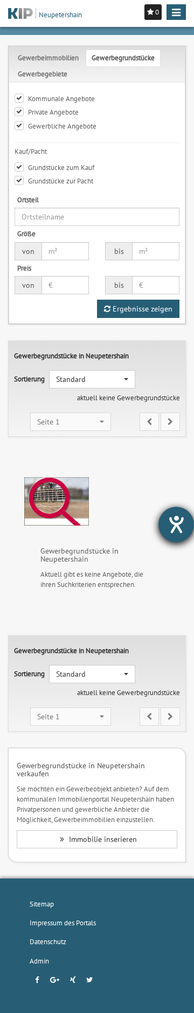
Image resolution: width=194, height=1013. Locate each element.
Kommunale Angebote (61, 98)
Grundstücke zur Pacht (60, 181)
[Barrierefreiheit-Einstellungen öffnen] (176, 524)
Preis (24, 268)
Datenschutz (48, 941)
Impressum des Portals (63, 922)
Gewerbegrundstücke (123, 57)
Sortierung (29, 379)
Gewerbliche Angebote (62, 126)
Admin (39, 961)
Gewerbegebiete (42, 74)
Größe (26, 233)
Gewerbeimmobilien (48, 57)
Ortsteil (28, 199)
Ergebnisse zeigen (141, 309)
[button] (92, 379)
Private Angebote (53, 112)
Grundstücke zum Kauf (61, 167)
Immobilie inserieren (102, 839)
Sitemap (42, 904)
